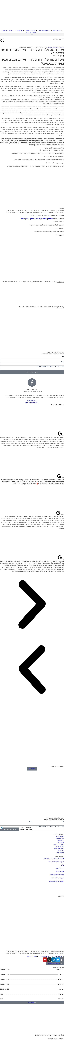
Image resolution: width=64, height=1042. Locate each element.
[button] (32, 34)
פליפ (62, 865)
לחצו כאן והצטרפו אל (32, 389)
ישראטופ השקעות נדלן (58, 47)
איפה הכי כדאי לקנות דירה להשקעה (54, 858)
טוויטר (23, 219)
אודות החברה (60, 898)
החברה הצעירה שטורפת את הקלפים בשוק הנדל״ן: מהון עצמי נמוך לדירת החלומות (41, 306)
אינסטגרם (44, 219)
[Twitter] (58, 959)
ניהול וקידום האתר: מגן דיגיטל (56, 1038)
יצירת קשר (61, 914)
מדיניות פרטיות (60, 908)
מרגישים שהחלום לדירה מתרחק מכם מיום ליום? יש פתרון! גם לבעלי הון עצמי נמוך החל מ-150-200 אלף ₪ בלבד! (32, 281)
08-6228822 (60, 41)
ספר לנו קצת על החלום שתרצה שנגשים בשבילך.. (50, 366)
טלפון (62, 361)
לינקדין (32, 219)
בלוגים (50, 47)
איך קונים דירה (60, 871)
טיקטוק (38, 219)
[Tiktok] (62, 959)
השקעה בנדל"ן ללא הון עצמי (56, 862)
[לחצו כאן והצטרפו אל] (32, 382)
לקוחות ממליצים (59, 911)
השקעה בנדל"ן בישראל (57, 878)
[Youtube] (45, 959)
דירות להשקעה (60, 868)
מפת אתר (61, 917)
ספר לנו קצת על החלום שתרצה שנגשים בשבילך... (50, 826)
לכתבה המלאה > (59, 283)
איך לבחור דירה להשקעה (57, 874)
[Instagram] (49, 959)
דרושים (62, 920)
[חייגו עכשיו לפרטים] (2, 40)
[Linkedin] (54, 959)
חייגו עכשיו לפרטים (58, 39)
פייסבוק (50, 219)
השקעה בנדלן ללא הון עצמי (56, 881)
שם (63, 357)
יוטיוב (27, 219)
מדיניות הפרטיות (25, 829)
